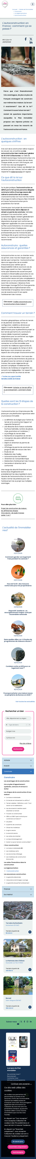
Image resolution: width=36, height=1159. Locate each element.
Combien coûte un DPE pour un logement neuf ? (18, 667)
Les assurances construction (15, 874)
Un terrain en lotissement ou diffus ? (18, 800)
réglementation (17, 172)
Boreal (8, 998)
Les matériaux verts (12, 851)
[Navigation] (32, 4)
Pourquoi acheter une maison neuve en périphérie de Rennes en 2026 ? (18, 694)
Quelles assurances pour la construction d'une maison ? (18, 303)
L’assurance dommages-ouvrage (17, 880)
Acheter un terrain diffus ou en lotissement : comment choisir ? (18, 389)
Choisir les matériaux (13, 827)
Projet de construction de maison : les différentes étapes (14, 509)
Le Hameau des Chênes (15, 961)
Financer (7, 889)
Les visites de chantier (13, 836)
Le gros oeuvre (11, 830)
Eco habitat (8, 894)
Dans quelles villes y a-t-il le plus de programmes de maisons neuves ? (18, 640)
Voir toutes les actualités (25, 702)
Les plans (9, 822)
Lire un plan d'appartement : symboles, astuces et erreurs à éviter (15, 786)
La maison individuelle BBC (14, 848)
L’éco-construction (11, 845)
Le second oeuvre (12, 833)
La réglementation (11, 868)
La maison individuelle (13, 797)
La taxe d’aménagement (14, 839)
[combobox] (18, 725)
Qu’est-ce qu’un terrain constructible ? (18, 842)
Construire (8, 771)
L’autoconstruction (12, 871)
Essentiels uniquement (18, 1147)
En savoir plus (18, 1141)
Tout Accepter (18, 1152)
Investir (7, 766)
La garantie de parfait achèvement (17, 883)
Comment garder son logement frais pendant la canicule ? (18, 558)
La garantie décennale (13, 877)
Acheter (7, 760)
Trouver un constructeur (14, 814)
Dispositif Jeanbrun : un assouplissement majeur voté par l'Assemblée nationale (18, 612)
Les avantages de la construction (17, 781)
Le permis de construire (13, 824)
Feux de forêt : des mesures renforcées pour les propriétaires (18, 585)
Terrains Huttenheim (14, 923)
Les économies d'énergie (14, 854)
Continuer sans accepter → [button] (21, 1084)
